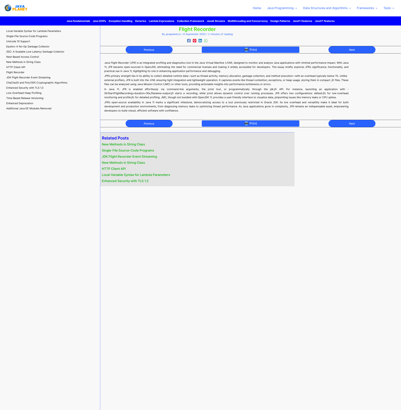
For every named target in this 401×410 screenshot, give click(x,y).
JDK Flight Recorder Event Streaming (129, 156)
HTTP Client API (114, 169)
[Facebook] (189, 40)
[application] (295, 8)
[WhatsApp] (206, 40)
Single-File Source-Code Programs (128, 150)
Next (352, 49)
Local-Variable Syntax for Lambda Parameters (136, 175)
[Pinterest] (194, 40)
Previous (149, 49)
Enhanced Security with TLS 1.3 (125, 181)
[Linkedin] (200, 40)
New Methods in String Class (123, 144)
